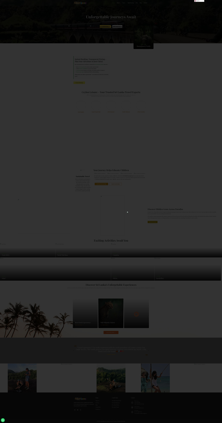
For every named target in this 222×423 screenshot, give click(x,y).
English (197, 0)
